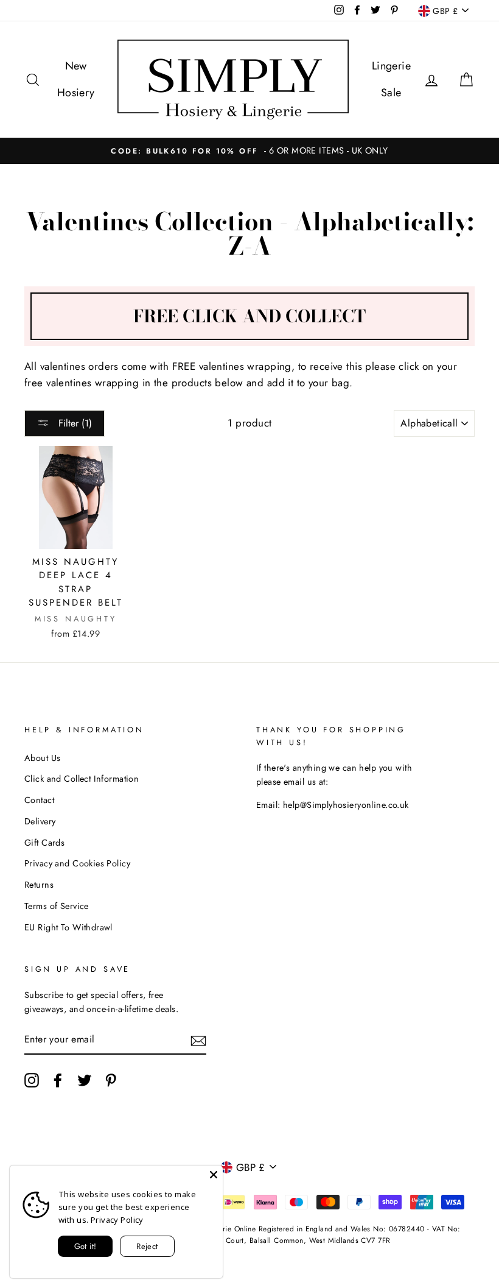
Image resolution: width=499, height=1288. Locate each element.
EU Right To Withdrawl (68, 927)
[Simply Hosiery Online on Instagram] (31, 1080)
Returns (39, 885)
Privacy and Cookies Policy (77, 863)
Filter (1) (73, 423)
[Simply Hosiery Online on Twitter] (84, 1080)
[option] (249, 151)
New (76, 66)
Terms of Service (56, 906)
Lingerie (391, 66)
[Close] (214, 1175)
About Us (42, 758)
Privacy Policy (117, 1219)
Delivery (39, 821)
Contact (39, 800)
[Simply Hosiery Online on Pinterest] (110, 1080)
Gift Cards (44, 843)
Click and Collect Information (81, 779)
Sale (391, 93)
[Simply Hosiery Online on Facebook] (58, 1080)
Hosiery (76, 93)
